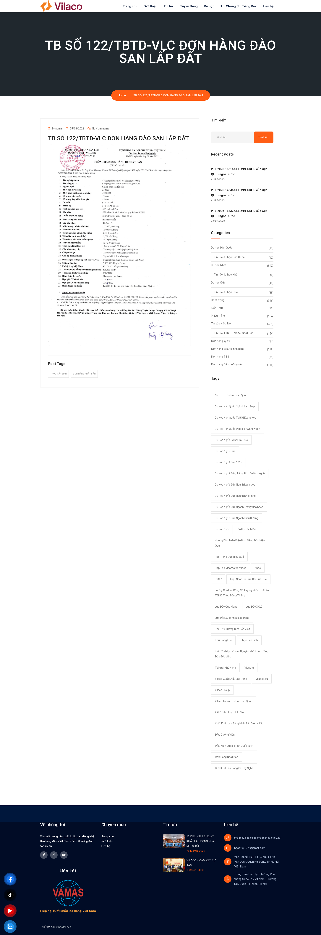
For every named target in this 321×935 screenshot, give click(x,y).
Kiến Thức (217, 308)
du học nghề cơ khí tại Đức (231, 439)
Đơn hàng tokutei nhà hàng (227, 348)
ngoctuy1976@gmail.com (249, 848)
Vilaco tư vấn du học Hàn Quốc (233, 701)
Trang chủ (130, 6)
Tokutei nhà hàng (225, 667)
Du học (209, 6)
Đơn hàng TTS (220, 356)
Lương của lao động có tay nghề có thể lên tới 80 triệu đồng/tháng (242, 593)
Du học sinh (222, 529)
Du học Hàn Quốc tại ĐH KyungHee (235, 417)
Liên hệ (268, 6)
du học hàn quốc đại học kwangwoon (237, 428)
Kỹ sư (218, 579)
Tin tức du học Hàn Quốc (229, 257)
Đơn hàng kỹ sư (220, 341)
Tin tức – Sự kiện (221, 323)
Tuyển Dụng (189, 6)
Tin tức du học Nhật (226, 274)
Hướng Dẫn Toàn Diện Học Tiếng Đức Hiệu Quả (240, 543)
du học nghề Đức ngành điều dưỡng (236, 518)
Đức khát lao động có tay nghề (234, 768)
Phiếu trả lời (218, 315)
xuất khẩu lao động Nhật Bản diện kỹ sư (239, 723)
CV (216, 395)
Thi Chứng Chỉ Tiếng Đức (239, 6)
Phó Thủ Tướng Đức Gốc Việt (232, 628)
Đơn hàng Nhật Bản (84, 373)
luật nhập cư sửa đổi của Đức (248, 579)
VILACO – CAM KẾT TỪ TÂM (201, 863)
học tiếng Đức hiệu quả (229, 556)
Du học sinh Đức (247, 529)
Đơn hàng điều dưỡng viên (227, 364)
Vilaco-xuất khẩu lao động (231, 678)
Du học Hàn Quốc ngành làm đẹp (235, 406)
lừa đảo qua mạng (226, 606)
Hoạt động (217, 300)
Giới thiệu (150, 6)
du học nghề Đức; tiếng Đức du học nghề (240, 473)
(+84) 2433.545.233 (269, 837)
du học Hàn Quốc (237, 395)
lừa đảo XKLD (254, 606)
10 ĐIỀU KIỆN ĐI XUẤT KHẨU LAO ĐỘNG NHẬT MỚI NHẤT (201, 841)
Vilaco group (222, 690)
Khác (258, 567)
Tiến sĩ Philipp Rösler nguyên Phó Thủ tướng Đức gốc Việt (241, 654)
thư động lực (223, 640)
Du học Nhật (218, 265)
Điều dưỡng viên (225, 734)
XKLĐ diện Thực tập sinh (230, 712)
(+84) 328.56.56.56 (245, 837)
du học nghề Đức (225, 451)
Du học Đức (218, 282)
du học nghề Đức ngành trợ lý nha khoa (239, 506)
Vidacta (249, 667)
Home (122, 95)
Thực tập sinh (58, 373)
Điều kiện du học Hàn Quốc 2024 (234, 745)
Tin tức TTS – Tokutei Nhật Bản (233, 333)
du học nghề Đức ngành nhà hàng (235, 495)
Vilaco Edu (262, 678)
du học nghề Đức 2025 (228, 462)
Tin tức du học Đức (226, 292)
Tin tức (169, 6)
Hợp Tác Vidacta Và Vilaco (230, 567)
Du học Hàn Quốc (221, 247)
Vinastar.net (63, 927)
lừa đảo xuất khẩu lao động (232, 617)
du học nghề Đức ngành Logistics (235, 484)
